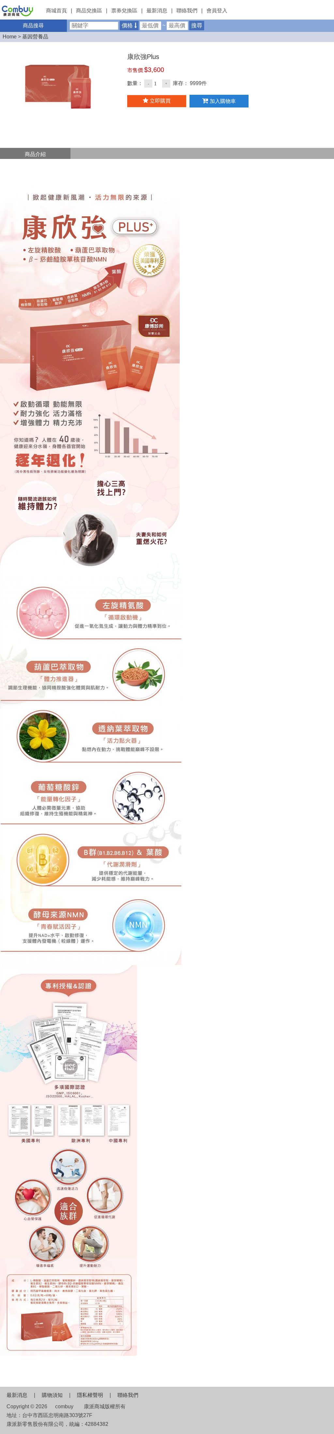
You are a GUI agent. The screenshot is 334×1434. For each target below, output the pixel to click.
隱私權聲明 (90, 1395)
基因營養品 (35, 36)
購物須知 (52, 1395)
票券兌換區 (124, 10)
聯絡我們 (186, 10)
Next (18, 79)
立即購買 (159, 101)
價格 (128, 25)
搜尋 (196, 25)
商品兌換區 (89, 10)
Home (10, 36)
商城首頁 (56, 10)
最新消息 (156, 10)
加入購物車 (222, 101)
